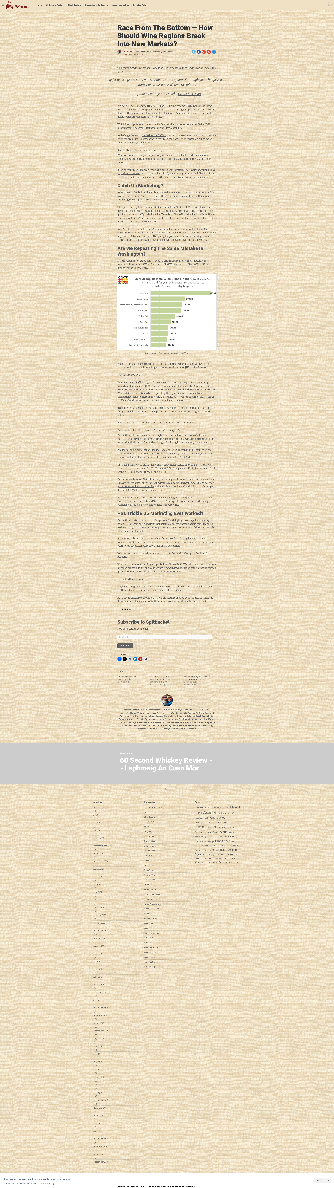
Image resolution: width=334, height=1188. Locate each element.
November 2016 (100, 1146)
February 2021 (99, 838)
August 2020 (98, 869)
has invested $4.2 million (201, 192)
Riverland (187, 239)
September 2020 (100, 861)
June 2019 (97, 961)
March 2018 (98, 1077)
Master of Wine (211, 832)
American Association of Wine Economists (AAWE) (170, 353)
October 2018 (99, 1023)
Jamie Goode (191, 719)
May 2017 (97, 1123)
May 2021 (97, 830)
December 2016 (100, 1139)
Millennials (148, 865)
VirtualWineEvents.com (154, 904)
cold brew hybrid (126, 400)
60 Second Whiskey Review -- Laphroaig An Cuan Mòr (166, 764)
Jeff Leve (221, 827)
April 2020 (97, 900)
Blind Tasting (149, 817)
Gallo (147, 719)
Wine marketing (156, 52)
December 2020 (100, 846)
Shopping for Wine (152, 894)
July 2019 (97, 954)
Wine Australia (195, 725)
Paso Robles (223, 837)
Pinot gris (211, 842)
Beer (146, 812)
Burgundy (148, 831)
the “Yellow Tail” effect (154, 135)
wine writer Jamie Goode (146, 68)
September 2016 (100, 1162)
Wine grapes (149, 928)
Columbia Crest (194, 716)
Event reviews (150, 846)
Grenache (222, 822)
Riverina (201, 239)
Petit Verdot (201, 841)
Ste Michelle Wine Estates (130, 725)
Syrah (198, 854)
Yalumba (164, 729)
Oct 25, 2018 (205, 710)
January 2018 (99, 1092)
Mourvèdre (233, 832)
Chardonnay (216, 818)
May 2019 (97, 969)
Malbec (199, 832)
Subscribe (125, 646)
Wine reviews (150, 957)
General (147, 860)
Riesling (198, 846)
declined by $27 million (196, 158)
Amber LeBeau (128, 52)
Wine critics (149, 923)
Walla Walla (222, 854)
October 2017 (99, 1115)
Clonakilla (181, 716)
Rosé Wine (206, 845)
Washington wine (142, 52)
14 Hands (131, 713)
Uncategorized (150, 899)
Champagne (149, 836)
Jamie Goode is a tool (126, 676)
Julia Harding (229, 827)
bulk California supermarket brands (169, 363)
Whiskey (147, 913)
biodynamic (200, 807)
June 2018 (97, 1054)
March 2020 (98, 907)
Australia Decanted (185, 210)
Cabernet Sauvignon (219, 812)
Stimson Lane (149, 725)
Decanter (215, 823)
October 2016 (99, 1154)
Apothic (191, 713)
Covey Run (131, 719)
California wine (201, 819)
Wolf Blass (154, 729)
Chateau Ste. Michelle (165, 716)
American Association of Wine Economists (167, 713)
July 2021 (97, 815)
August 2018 (98, 1038)
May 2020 (97, 892)
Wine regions (168, 52)
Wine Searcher (212, 862)
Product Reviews (151, 884)
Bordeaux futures (210, 807)
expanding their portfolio (167, 393)
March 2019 (98, 984)
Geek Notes (149, 855)
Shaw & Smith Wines (194, 722)
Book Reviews (74, 5)
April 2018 (97, 1069)
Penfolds (148, 722)
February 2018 (99, 1085)
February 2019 (99, 992)
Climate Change (151, 841)
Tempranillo (207, 855)
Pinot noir (222, 841)
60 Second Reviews (55, 5)
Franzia (140, 719)
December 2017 (100, 1100)
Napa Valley (149, 870)
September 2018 (100, 1031)
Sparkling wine (233, 846)
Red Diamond (159, 722)
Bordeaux (148, 826)
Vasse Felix (182, 725)
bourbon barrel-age (200, 396)
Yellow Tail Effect (188, 729)
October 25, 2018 (189, 94)
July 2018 (97, 1046)
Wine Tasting (149, 962)
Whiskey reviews (151, 918)
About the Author (120, 5)
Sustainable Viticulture (225, 849)
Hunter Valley (164, 719)
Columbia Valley (206, 823)
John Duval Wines (206, 719)
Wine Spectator (225, 862)
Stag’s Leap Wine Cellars (203, 850)
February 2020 (99, 915)
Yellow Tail (174, 729)
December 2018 (100, 1008)
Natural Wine (149, 875)
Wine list (147, 942)
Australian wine (127, 716)
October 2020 (99, 853)
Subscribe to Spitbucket (97, 5)
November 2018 (100, 1015)
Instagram (230, 823)
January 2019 (99, 1000)
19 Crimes (142, 713)
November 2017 (100, 1108)
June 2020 (97, 884)
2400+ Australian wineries (171, 124)
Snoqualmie (209, 722)
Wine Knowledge (151, 933)
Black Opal (149, 716)
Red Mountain (235, 842)
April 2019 (97, 977)
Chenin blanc (229, 819)
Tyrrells (172, 725)
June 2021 (97, 823)
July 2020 (97, 876)
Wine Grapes (200, 862)
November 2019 (100, 938)
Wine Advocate (218, 859)
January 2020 (99, 923)
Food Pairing (149, 851)
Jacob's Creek (177, 719)
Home (39, 5)
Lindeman (123, 722)
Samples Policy (140, 5)
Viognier (213, 855)
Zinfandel (237, 862)
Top (167, 789)
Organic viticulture (211, 836)
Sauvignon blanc (220, 846)
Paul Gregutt (234, 836)
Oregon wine (149, 880)
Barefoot (139, 716)
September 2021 (100, 807)
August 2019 (98, 946)
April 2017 (97, 1131)
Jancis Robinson (206, 827)
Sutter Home (162, 725)
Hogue (154, 719)
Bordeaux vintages (222, 807)
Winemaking (149, 967)
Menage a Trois (136, 722)
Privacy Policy (49, 1184)
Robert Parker (150, 889)
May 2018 (97, 1061)
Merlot (224, 832)
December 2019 (100, 930)
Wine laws (148, 938)
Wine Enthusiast (231, 858)
